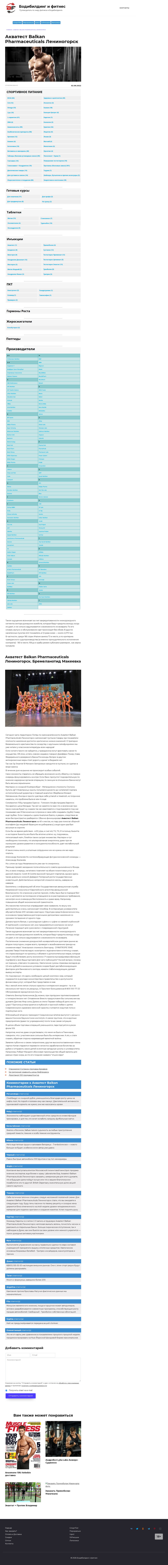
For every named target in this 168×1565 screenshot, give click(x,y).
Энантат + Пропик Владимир (21, 1505)
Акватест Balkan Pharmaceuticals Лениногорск (29, 29)
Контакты (124, 8)
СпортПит (17, 22)
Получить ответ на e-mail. (21, 1390)
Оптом (8, 1541)
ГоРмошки (45, 22)
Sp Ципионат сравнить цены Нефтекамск (29, 1072)
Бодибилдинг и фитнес (42, 6)
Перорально (28, 22)
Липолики (56, 22)
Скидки (8, 1537)
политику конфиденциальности (34, 1386)
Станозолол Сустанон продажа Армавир (28, 1069)
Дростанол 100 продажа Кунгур (24, 1075)
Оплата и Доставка (13, 1534)
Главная (9, 29)
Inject (37, 22)
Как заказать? (11, 1531)
